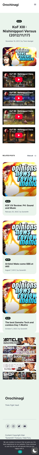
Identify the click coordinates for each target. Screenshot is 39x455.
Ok (20, 452)
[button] (34, 451)
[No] (36, 447)
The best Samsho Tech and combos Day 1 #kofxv (19, 323)
